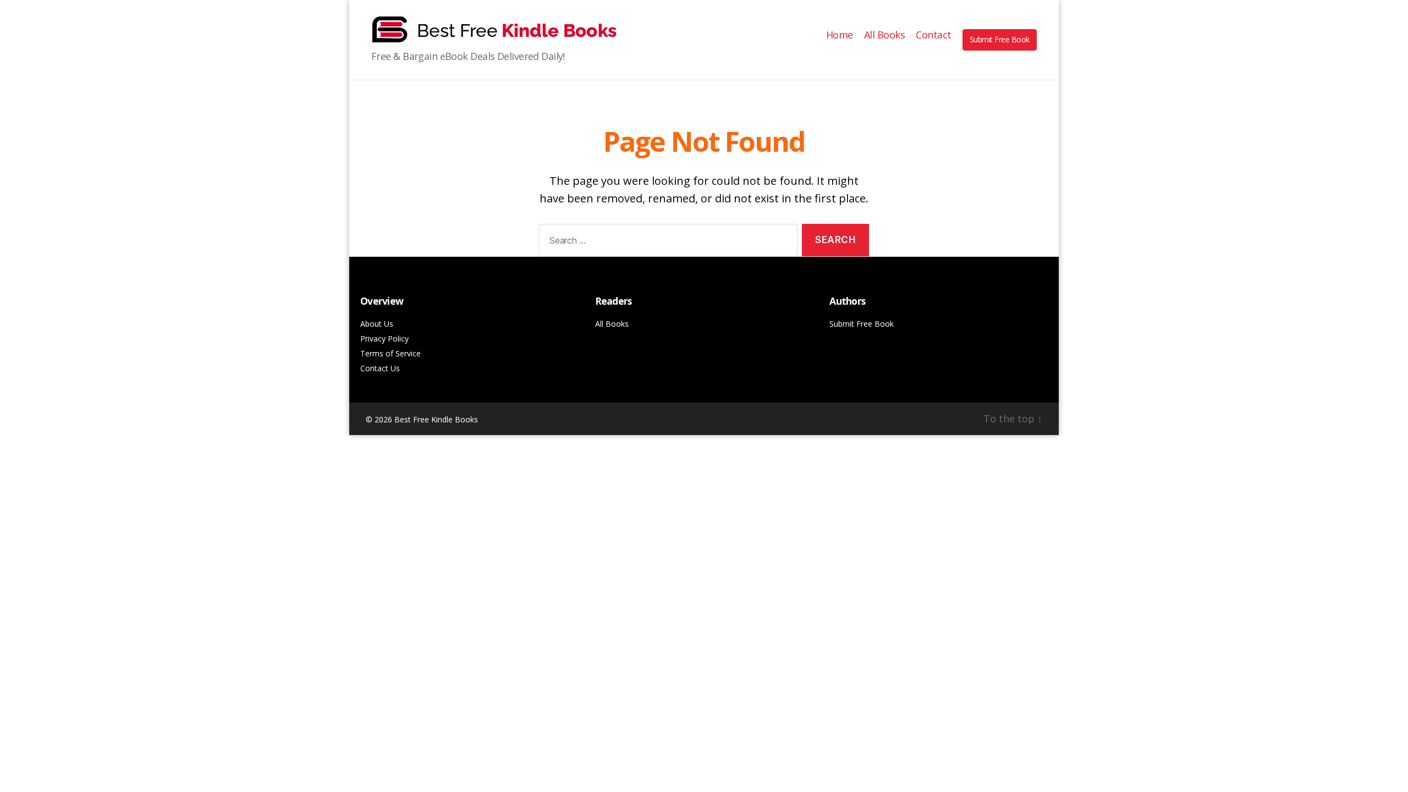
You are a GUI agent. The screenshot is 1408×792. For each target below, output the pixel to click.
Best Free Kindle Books (436, 419)
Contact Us (380, 368)
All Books (884, 35)
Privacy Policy (384, 338)
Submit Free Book (1000, 39)
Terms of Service (390, 353)
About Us (376, 323)
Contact (934, 35)
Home (839, 35)
